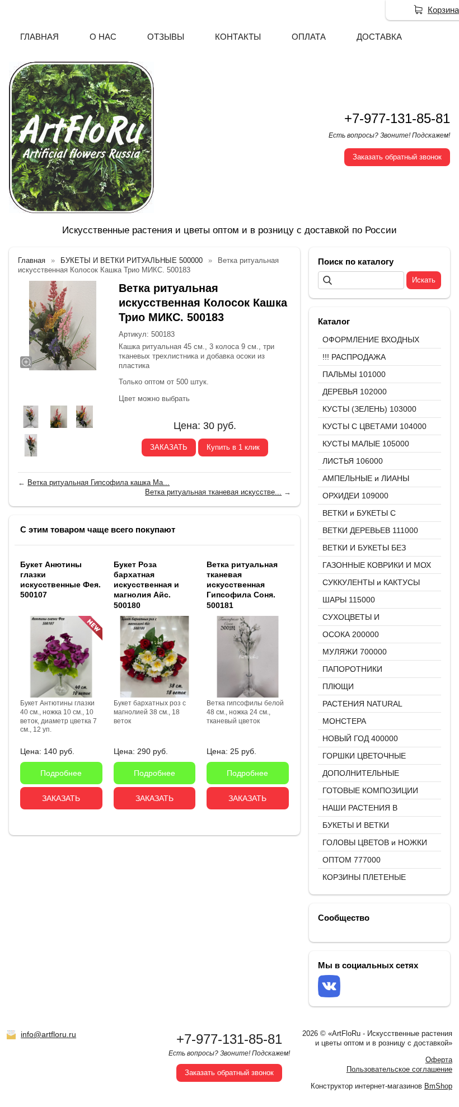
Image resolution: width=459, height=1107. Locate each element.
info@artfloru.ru (48, 1034)
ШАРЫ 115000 (348, 599)
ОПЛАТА (309, 36)
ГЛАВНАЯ (39, 36)
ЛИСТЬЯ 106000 (352, 460)
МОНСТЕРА (344, 721)
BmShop (438, 1086)
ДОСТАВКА (379, 36)
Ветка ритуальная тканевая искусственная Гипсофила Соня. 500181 (242, 585)
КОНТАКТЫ (238, 36)
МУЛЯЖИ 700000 (354, 651)
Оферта (438, 1060)
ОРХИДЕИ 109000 (355, 495)
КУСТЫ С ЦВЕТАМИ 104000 (374, 426)
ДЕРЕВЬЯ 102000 (354, 391)
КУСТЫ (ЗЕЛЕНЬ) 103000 (369, 408)
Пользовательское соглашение (399, 1069)
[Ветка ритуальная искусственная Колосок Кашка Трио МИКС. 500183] (62, 325)
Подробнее (61, 773)
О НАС (103, 36)
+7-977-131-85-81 (397, 118)
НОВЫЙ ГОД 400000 (360, 738)
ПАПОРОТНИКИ (352, 669)
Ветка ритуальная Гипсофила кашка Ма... (98, 482)
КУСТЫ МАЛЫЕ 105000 (365, 443)
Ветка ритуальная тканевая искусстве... (213, 492)
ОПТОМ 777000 (351, 859)
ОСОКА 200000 (350, 634)
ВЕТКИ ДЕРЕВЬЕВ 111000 (370, 530)
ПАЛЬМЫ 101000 (354, 374)
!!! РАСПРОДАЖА (354, 356)
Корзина (443, 10)
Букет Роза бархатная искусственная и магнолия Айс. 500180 (146, 585)
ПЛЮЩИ (338, 686)
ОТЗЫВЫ (165, 36)
